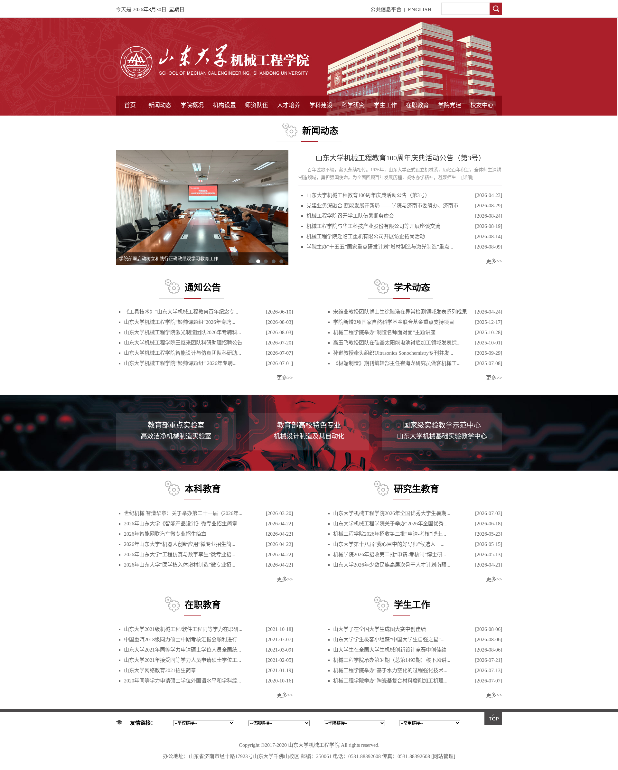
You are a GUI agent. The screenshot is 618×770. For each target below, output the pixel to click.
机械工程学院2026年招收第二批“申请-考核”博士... (389, 534)
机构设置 (224, 105)
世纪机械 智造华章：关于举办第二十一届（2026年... (183, 513)
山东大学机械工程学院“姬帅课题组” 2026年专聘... (180, 363)
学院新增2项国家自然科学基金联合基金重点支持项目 (393, 322)
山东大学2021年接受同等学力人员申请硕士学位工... (182, 660)
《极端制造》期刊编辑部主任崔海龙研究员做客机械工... (397, 363)
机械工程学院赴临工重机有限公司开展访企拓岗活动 (365, 236)
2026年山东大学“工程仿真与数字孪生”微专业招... (179, 554)
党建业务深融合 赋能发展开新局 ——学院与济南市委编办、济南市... (384, 205)
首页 (130, 105)
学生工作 (385, 105)
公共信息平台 (385, 9)
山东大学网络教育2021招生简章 (160, 670)
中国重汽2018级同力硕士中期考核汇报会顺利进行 (180, 639)
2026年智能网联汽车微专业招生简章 (165, 534)
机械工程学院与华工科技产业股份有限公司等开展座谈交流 (373, 226)
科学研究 (353, 105)
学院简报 (160, 121)
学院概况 (192, 105)
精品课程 (288, 121)
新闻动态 (160, 105)
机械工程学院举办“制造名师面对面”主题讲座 (384, 332)
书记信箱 (192, 121)
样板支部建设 (449, 121)
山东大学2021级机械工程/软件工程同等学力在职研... (183, 629)
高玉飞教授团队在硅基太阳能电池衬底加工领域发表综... (397, 342)
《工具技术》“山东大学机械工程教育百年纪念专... (181, 312)
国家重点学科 (320, 121)
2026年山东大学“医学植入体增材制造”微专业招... (179, 565)
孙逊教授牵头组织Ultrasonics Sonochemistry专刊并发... (393, 353)
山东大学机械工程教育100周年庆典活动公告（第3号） (400, 158)
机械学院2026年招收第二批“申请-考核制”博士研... (389, 554)
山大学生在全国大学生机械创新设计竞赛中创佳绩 (389, 650)
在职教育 (417, 105)
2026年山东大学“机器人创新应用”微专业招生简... (179, 544)
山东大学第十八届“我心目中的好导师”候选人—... (389, 544)
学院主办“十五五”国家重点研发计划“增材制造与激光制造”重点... (379, 246)
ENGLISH (419, 9)
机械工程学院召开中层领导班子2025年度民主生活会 (171, 258)
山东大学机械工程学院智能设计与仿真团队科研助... (182, 353)
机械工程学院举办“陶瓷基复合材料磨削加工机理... (390, 680)
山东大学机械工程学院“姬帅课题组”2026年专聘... (179, 322)
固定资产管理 (353, 121)
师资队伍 (256, 105)
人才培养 (288, 105)
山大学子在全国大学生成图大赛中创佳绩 (379, 629)
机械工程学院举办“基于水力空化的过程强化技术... (390, 670)
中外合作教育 (417, 121)
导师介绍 (256, 121)
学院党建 (449, 105)
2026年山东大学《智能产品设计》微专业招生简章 (180, 523)
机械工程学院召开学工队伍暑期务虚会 (350, 216)
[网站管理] (443, 756)
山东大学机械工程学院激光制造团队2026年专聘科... (182, 332)
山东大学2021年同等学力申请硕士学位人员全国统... (182, 650)
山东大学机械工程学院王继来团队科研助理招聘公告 (183, 342)
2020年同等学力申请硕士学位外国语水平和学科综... (182, 680)
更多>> (494, 261)
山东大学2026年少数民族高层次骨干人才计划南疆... (391, 565)
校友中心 (481, 105)
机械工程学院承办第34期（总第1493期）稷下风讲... (391, 660)
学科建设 (320, 105)
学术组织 (224, 121)
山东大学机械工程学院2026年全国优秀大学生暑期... (391, 513)
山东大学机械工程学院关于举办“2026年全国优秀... (390, 523)
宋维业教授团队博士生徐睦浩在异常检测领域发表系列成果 (400, 312)
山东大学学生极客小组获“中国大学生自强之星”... (389, 639)
